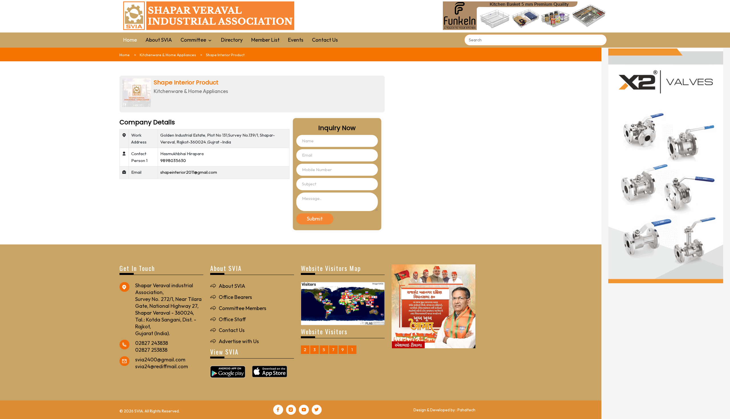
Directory (232, 40)
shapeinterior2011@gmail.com (188, 172)
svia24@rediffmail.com (161, 366)
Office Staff (232, 319)
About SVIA (158, 40)
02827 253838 (151, 350)
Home (130, 40)
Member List (265, 40)
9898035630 (173, 160)
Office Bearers (235, 297)
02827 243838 (151, 343)
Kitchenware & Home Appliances (168, 54)
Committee (194, 40)
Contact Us (325, 40)
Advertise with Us (239, 341)
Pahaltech (466, 409)
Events (295, 40)
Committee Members (242, 308)
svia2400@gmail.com (160, 359)
